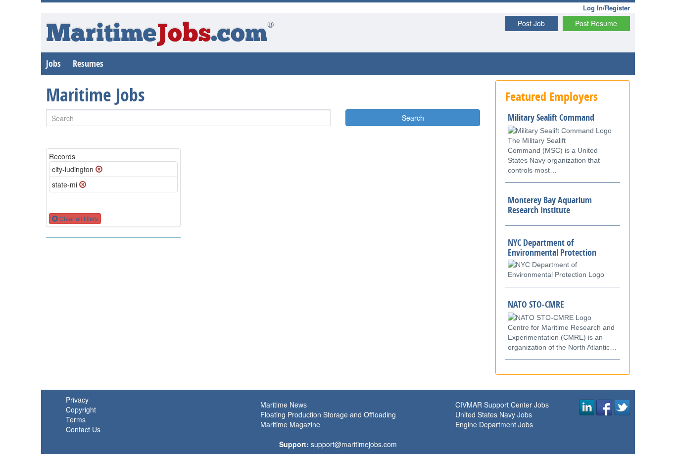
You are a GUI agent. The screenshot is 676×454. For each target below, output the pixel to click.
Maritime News (283, 404)
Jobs (53, 63)
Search (413, 118)
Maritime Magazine (290, 424)
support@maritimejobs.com (354, 444)
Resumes (88, 63)
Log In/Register (606, 7)
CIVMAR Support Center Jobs (502, 404)
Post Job (531, 23)
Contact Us (83, 429)
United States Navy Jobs (493, 414)
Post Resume (596, 23)
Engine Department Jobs (494, 424)
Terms (76, 419)
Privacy (77, 400)
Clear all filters (78, 218)
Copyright (81, 409)
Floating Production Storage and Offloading (328, 414)
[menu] (113, 237)
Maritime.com (160, 34)
